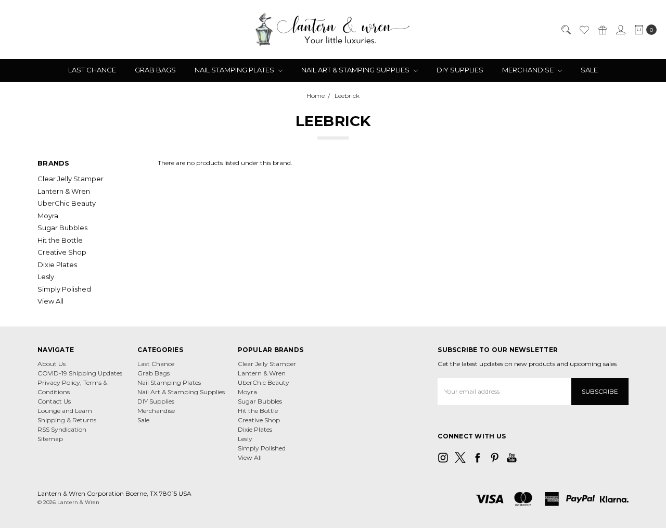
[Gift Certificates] (602, 30)
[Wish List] (583, 30)
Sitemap (50, 439)
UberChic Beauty (66, 203)
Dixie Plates (57, 264)
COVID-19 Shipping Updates (79, 373)
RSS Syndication (61, 429)
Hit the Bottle (60, 240)
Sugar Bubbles (62, 227)
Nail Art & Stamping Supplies (356, 70)
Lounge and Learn (64, 410)
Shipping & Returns (66, 420)
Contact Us (54, 401)
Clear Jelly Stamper (70, 178)
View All (50, 301)
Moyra (47, 215)
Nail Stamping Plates (235, 70)
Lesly (45, 276)
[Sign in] (620, 30)
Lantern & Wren (63, 191)
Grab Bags (155, 70)
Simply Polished (64, 289)
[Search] (565, 30)
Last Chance (92, 70)
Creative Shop (61, 252)
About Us (51, 364)
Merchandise (528, 70)
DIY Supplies (460, 70)
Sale (589, 70)
